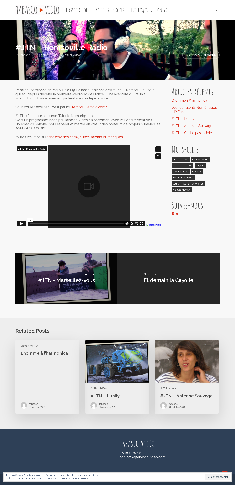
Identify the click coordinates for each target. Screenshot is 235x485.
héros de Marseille (183, 177)
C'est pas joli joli (182, 165)
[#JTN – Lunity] (117, 377)
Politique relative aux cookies (75, 478)
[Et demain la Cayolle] (169, 278)
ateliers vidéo (180, 159)
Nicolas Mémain (181, 189)
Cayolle (200, 165)
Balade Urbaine (200, 159)
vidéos (77, 55)
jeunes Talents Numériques (188, 183)
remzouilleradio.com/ (89, 107)
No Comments (204, 54)
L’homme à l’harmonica (189, 100)
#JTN (68, 55)
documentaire (180, 171)
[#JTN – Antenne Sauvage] (187, 377)
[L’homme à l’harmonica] (47, 377)
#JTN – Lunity (183, 119)
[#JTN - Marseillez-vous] (66, 278)
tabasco (25, 55)
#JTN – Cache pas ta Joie (192, 133)
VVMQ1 (34, 345)
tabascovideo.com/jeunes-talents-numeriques (85, 137)
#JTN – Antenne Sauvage (192, 126)
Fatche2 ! (197, 171)
